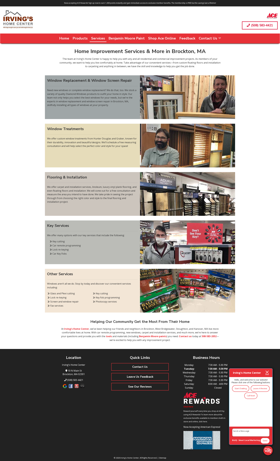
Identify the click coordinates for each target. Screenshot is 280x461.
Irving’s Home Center (76, 328)
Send (265, 440)
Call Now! (251, 395)
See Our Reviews (140, 387)
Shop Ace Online (162, 38)
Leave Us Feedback (140, 377)
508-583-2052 (209, 336)
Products (80, 38)
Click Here (188, 406)
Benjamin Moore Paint (126, 38)
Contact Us (208, 38)
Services (98, 38)
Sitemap (162, 457)
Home (64, 38)
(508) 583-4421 (261, 25)
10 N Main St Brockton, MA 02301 (74, 372)
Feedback (187, 38)
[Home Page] (18, 20)
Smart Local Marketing (249, 440)
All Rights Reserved (148, 457)
